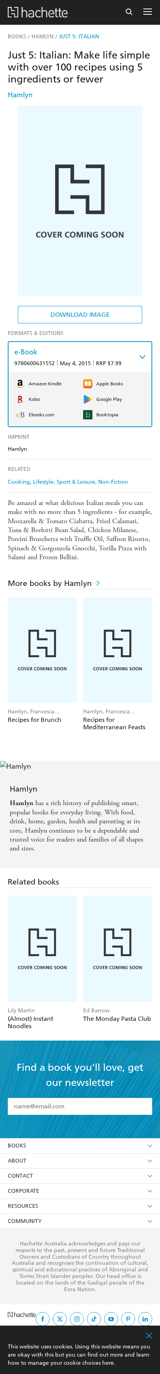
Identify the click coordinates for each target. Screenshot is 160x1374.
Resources (23, 1206)
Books (17, 1145)
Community (25, 1221)
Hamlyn (20, 94)
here (108, 1363)
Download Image (80, 314)
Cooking (19, 482)
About (17, 1161)
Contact (20, 1176)
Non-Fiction (113, 482)
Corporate (23, 1191)
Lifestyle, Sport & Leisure (64, 482)
